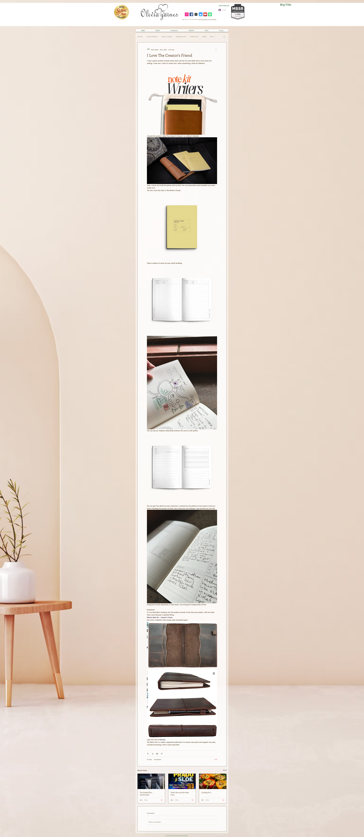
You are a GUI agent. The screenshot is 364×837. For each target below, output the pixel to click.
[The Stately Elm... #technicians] (151, 781)
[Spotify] (210, 14)
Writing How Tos (181, 36)
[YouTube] (205, 14)
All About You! (194, 36)
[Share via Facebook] (148, 754)
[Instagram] (187, 14)
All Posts (140, 36)
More (211, 36)
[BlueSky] (200, 14)
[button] (224, 36)
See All (225, 770)
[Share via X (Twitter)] (152, 754)
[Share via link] (162, 754)
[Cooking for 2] (212, 781)
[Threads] (196, 14)
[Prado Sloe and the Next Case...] (182, 781)
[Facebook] (191, 14)
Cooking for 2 (206, 792)
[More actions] (216, 49)
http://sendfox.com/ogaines (207, 19)
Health (204, 36)
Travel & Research (152, 36)
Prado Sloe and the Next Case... (180, 793)
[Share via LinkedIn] (157, 754)
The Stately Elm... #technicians (146, 793)
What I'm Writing (167, 36)
